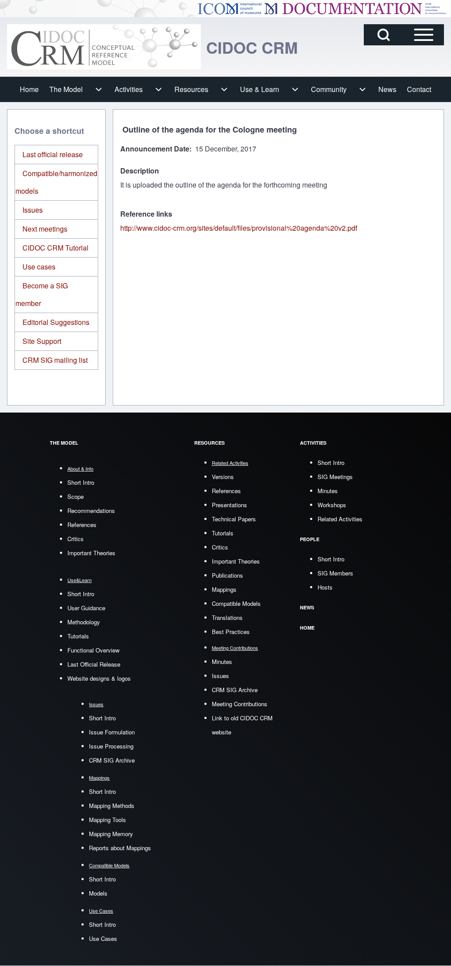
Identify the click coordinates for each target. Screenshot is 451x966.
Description (139, 171)
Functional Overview (93, 650)
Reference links (146, 214)
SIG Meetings (335, 476)
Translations (227, 617)
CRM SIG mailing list (55, 360)
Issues (32, 210)
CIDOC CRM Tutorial (55, 248)
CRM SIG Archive (112, 760)
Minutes (222, 661)
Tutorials (78, 636)
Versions (223, 476)
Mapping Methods (111, 805)
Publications (227, 575)
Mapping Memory (111, 834)
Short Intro (80, 482)
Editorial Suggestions (55, 322)
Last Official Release (93, 664)
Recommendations (91, 510)
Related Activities (340, 519)
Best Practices (231, 631)
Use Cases (103, 938)
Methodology (83, 622)
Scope (75, 496)
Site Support (41, 341)
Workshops (332, 505)
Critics (75, 539)
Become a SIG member (41, 294)
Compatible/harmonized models (56, 182)
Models (98, 893)
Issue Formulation (112, 732)
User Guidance (86, 608)
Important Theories (91, 553)
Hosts (325, 587)
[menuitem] (29, 89)
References (81, 524)
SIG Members (335, 573)
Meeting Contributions (239, 704)
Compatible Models (236, 603)
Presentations (229, 505)
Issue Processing (111, 746)
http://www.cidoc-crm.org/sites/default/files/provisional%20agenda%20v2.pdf (238, 228)
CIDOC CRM (252, 47)
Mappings (224, 589)
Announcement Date (154, 149)
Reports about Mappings (120, 848)
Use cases (38, 267)
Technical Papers (234, 519)
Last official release (52, 154)
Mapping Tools (107, 819)
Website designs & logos (99, 678)
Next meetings (44, 229)
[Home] (104, 47)
